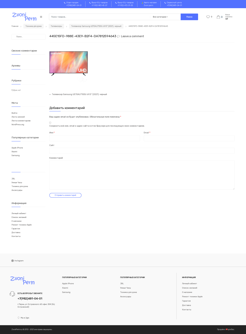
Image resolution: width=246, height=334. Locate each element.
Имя (52, 132)
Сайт (51, 145)
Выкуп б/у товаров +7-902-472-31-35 (126, 4)
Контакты (16, 236)
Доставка (16, 232)
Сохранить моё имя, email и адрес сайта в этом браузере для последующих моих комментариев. (97, 126)
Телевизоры (56, 26)
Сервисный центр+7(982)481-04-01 (174, 4)
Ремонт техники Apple (22, 225)
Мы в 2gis (25, 318)
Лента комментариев (21, 121)
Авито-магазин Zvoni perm (150, 4)
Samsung (16, 155)
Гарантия (16, 228)
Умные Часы (17, 182)
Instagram (19, 261)
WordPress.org (18, 124)
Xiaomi (14, 151)
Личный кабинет (19, 213)
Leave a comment (132, 36)
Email (147, 132)
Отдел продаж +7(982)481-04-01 (73, 4)
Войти (14, 113)
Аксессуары (17, 190)
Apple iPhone (17, 148)
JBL (13, 179)
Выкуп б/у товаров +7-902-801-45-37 (99, 4)
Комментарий (56, 158)
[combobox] (99, 17)
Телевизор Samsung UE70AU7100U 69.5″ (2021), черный (96, 26)
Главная (15, 26)
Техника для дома (33, 26)
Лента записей (18, 117)
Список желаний (19, 217)
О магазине (17, 221)
